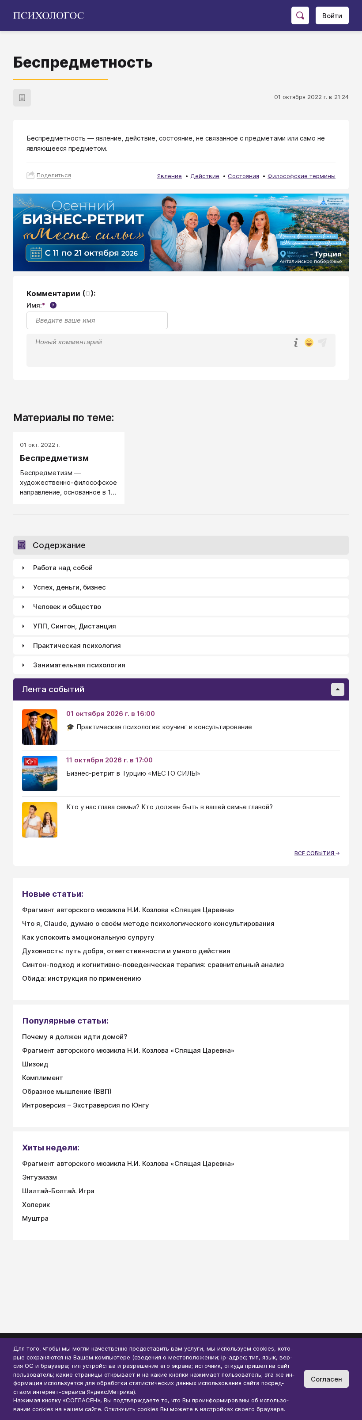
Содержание (59, 545)
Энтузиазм (39, 1177)
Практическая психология (77, 645)
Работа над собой (63, 567)
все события (315, 853)
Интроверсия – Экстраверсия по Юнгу (85, 1105)
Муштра (35, 1218)
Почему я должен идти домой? (74, 1036)
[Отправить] (322, 342)
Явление (169, 175)
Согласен (326, 1379)
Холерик (36, 1204)
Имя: (40, 305)
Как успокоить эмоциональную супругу (88, 937)
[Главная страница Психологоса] (51, 15)
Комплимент (42, 1078)
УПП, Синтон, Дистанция (74, 626)
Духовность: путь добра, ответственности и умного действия (126, 951)
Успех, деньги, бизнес (69, 587)
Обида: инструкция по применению (81, 978)
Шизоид (35, 1064)
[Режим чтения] (22, 98)
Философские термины (302, 175)
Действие (204, 175)
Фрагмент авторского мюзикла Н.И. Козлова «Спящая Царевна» (128, 910)
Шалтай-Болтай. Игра (58, 1191)
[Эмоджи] (309, 343)
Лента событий (53, 689)
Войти (332, 15)
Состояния (243, 175)
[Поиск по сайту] (300, 15)
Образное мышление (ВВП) (67, 1091)
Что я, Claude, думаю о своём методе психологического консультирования (148, 923)
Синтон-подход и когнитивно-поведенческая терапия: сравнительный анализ (153, 964)
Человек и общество (67, 606)
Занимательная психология (79, 665)
